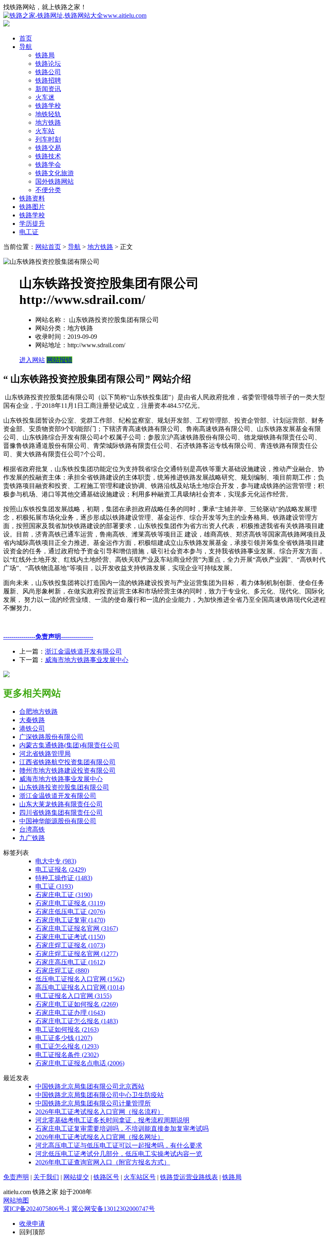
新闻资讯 (48, 88)
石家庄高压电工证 (70, 962)
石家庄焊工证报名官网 (76, 953)
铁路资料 (32, 198)
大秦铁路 (32, 720)
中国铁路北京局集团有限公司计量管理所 (93, 1103)
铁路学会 (48, 164)
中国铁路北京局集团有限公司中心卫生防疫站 (99, 1094)
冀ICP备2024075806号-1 (36, 1208)
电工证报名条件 (67, 1054)
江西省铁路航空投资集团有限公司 (67, 762)
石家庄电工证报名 (70, 903)
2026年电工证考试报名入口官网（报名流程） (99, 1111)
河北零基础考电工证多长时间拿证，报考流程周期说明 (112, 1120)
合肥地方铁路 (38, 711)
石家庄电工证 (63, 894)
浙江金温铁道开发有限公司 (83, 651)
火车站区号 (140, 1177)
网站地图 (16, 1200)
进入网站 (32, 359)
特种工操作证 (63, 878)
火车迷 (45, 97)
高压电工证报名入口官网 (79, 987)
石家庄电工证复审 (70, 920)
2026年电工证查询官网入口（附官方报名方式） (102, 1162)
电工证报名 (60, 869)
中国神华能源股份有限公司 (57, 821)
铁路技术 (48, 156)
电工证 (29, 232)
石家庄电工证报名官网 (76, 928)
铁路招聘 (48, 80)
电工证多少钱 (63, 1037)
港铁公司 (32, 728)
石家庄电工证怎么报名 (76, 1021)
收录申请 (32, 1223)
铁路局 (45, 55)
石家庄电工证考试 (70, 936)
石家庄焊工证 (62, 970)
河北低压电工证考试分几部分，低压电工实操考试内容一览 (118, 1153)
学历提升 (32, 223)
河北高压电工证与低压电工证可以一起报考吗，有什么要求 (118, 1145)
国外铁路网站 (54, 181)
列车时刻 (48, 139)
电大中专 (55, 861)
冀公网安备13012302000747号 (113, 1208)
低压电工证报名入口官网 (79, 979)
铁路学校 (48, 105)
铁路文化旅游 (54, 173)
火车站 (45, 131)
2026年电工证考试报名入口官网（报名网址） (99, 1137)
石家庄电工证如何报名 (76, 1004)
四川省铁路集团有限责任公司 (61, 812)
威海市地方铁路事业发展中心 (86, 659)
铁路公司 (48, 72)
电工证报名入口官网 (73, 995)
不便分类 (48, 189)
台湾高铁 (32, 829)
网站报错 (59, 359)
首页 (25, 38)
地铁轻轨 (48, 114)
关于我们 (46, 1177)
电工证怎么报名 (67, 1046)
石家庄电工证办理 (70, 1012)
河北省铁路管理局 (45, 753)
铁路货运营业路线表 (189, 1177)
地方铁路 (48, 122)
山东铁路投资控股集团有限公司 (64, 787)
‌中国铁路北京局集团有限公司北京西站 (89, 1086)
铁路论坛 (48, 63)
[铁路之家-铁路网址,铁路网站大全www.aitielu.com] (74, 15)
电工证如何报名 (67, 1029)
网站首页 (48, 246)
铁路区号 (106, 1177)
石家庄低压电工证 (70, 911)
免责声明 (16, 1177)
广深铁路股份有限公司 (51, 736)
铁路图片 (32, 206)
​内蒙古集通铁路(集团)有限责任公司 (69, 745)
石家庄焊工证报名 (70, 945)
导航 (25, 46)
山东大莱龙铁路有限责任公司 (61, 804)
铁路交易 (48, 147)
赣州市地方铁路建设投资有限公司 (67, 770)
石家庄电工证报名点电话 (79, 1063)
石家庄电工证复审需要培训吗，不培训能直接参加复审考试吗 (122, 1128)
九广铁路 (32, 837)
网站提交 (76, 1177)
